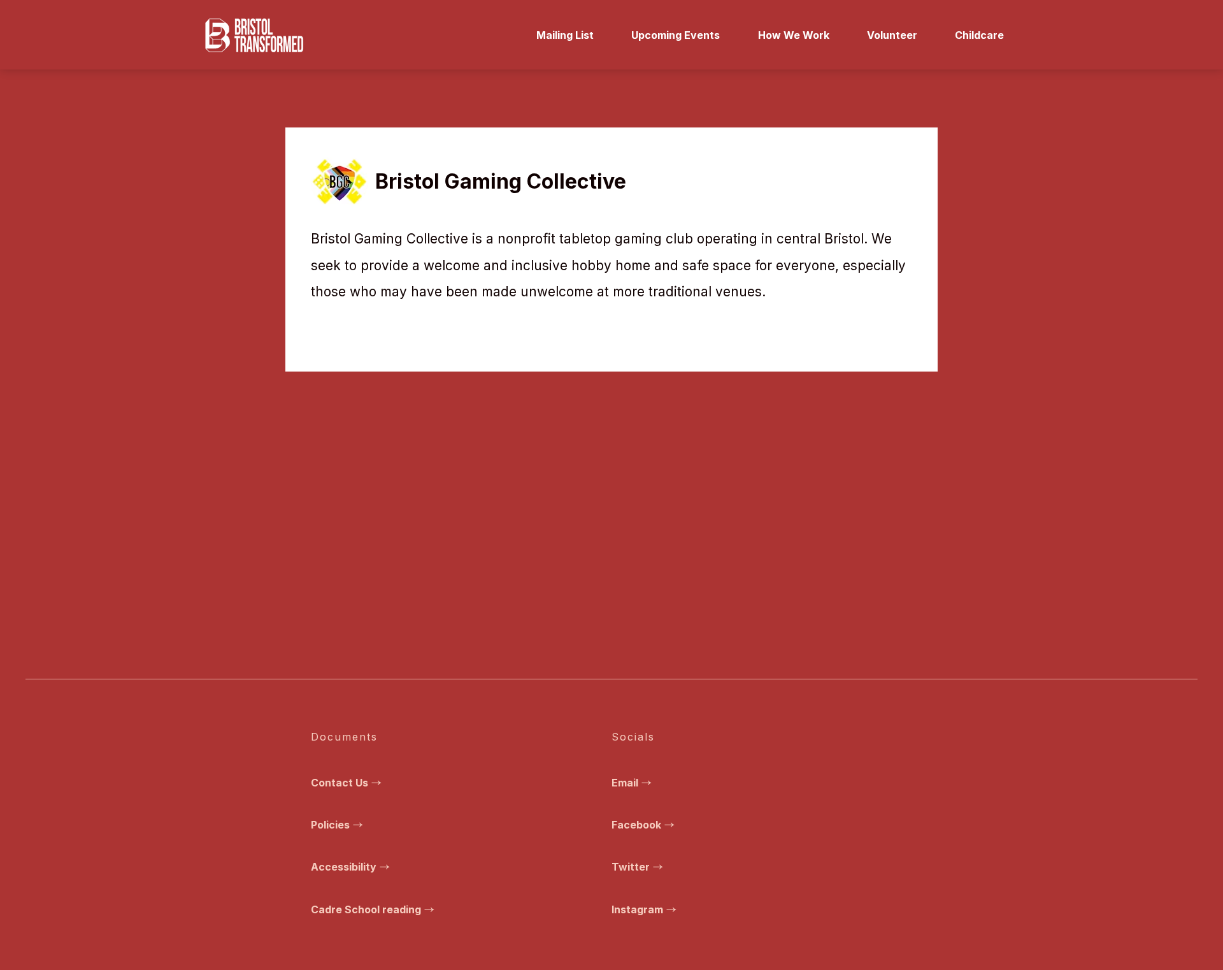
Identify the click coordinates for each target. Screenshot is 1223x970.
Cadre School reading (366, 909)
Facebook (636, 824)
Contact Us (339, 782)
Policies (330, 824)
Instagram (637, 909)
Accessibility (343, 866)
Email (625, 782)
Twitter (631, 866)
